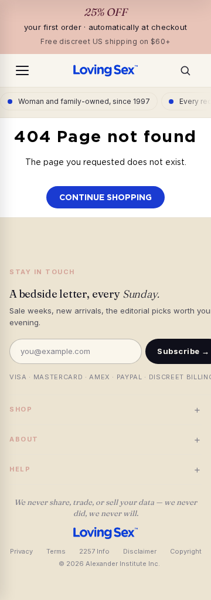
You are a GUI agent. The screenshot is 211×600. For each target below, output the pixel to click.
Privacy (21, 551)
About (105, 439)
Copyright (186, 551)
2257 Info (94, 551)
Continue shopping (105, 197)
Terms (56, 551)
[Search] (189, 70)
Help (105, 469)
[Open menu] (22, 70)
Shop (105, 409)
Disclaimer (139, 551)
